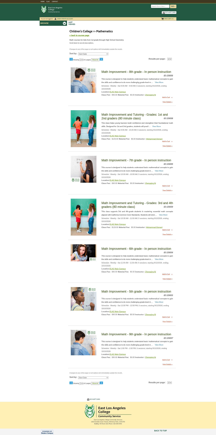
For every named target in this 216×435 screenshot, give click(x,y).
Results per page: (158, 59)
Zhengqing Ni (150, 95)
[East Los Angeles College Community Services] (108, 411)
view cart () (169, 19)
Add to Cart (167, 97)
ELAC (48, 1)
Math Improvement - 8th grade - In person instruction (137, 71)
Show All (95, 60)
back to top (160, 430)
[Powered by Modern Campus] (47, 432)
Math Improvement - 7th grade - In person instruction (137, 160)
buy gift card (170, 12)
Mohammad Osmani (154, 139)
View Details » (167, 102)
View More (159, 82)
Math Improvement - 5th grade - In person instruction (137, 291)
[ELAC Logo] (60, 9)
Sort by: (73, 53)
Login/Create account (65, 19)
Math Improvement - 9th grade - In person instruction (137, 334)
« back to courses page (79, 35)
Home (42, 1)
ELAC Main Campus (118, 92)
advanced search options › (158, 9)
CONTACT (55, 1)
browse (44, 23)
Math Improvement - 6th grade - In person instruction (137, 248)
